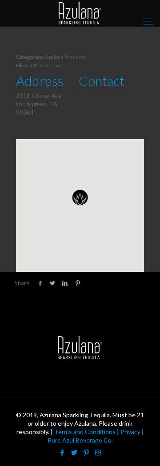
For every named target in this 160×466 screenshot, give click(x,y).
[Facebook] (62, 452)
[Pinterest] (86, 452)
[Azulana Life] (80, 13)
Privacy (130, 431)
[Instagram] (98, 452)
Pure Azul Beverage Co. (80, 440)
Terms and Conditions (85, 431)
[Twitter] (74, 452)
